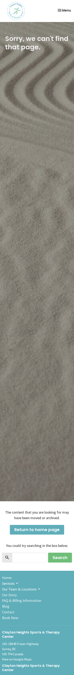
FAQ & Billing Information (21, 600)
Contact (8, 612)
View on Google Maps (17, 659)
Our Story (9, 595)
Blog (5, 606)
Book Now (10, 617)
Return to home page (37, 530)
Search (60, 557)
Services (8, 583)
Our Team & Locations (19, 589)
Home (7, 577)
